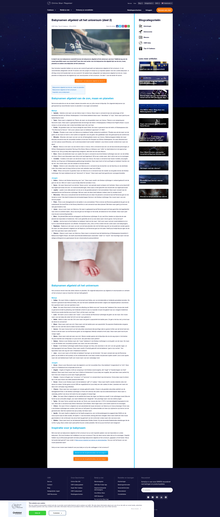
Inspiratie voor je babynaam (61, 92)
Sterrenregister (98, 481)
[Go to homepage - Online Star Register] (59, 3)
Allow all (37, 513)
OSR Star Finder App (100, 484)
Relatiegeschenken (134, 10)
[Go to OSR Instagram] (148, 497)
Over (135, 3)
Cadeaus (50, 10)
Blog (139, 3)
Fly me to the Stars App (101, 499)
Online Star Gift (75, 481)
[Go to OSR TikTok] (153, 497)
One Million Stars (99, 493)
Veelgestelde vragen (53, 491)
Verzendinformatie (123, 488)
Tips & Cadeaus (63, 26)
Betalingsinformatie (124, 484)
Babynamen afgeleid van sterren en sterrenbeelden (91, 440)
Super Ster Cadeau (76, 488)
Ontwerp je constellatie (84, 10)
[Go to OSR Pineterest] (166, 497)
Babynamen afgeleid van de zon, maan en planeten (68, 87)
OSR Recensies (52, 494)
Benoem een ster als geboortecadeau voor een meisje (90, 459)
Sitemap (154, 509)
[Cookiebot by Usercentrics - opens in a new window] (17, 513)
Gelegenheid (148, 3)
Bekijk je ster (65, 10)
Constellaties (122, 494)
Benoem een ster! (164, 10)
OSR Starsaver (98, 496)
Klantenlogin (122, 481)
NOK (156, 3)
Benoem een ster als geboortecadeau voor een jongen (90, 452)
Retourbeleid (122, 491)
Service (130, 3)
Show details (135, 508)
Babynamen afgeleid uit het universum (64, 89)
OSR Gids (55, 26)
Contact (49, 484)
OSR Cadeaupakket (77, 484)
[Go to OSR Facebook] (157, 497)
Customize (56, 513)
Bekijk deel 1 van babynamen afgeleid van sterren (90, 81)
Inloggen (149, 10)
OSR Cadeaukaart (76, 491)
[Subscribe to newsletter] (170, 490)
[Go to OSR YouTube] (161, 497)
